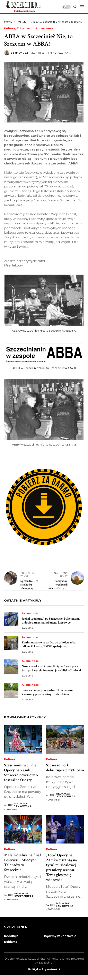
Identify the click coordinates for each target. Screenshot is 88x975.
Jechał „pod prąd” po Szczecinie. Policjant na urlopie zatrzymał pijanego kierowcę (51, 621)
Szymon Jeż (19, 53)
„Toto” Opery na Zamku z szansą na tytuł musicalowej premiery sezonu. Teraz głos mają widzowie (61, 867)
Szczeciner (45, 962)
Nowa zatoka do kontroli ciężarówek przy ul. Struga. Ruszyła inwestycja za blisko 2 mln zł (52, 668)
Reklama (10, 942)
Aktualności (30, 613)
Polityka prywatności (44, 969)
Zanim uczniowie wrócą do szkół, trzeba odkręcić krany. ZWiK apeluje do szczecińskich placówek (49, 646)
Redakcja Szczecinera (65, 795)
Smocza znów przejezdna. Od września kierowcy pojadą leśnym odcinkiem (47, 692)
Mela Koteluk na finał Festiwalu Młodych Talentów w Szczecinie (22, 862)
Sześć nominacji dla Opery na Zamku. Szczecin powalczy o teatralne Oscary (21, 773)
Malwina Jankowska (22, 805)
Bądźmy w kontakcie (60, 936)
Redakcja (11, 936)
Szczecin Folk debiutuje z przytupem (65, 768)
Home (8, 21)
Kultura (22, 21)
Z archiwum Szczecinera (35, 28)
